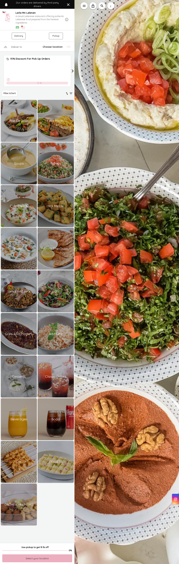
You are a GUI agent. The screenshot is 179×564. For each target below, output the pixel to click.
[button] (37, 19)
